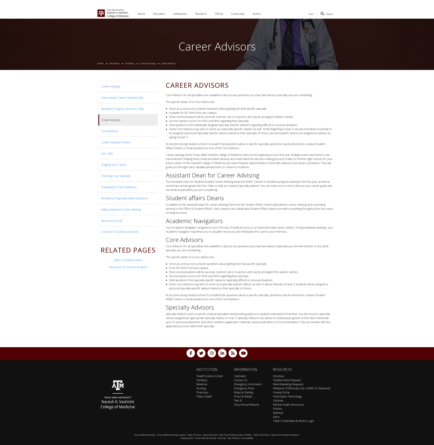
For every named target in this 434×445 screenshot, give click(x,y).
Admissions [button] (180, 14)
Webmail (278, 413)
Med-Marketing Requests (288, 384)
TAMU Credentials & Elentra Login (293, 421)
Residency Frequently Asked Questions (124, 198)
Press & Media (243, 396)
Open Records (210, 434)
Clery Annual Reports (246, 404)
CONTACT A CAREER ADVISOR (120, 232)
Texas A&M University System (171, 434)
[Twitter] (201, 353)
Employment (187, 438)
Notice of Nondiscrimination (285, 434)
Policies (277, 409)
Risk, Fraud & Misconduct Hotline (235, 434)
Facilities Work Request (287, 380)
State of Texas (194, 434)
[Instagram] (212, 353)
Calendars (240, 376)
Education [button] (159, 14)
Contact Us (240, 380)
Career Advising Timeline (115, 142)
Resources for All (111, 221)
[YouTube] (243, 353)
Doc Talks (107, 153)
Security (222, 438)
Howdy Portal (281, 392)
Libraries (278, 400)
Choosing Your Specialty (115, 176)
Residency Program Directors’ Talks (122, 109)
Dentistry (201, 380)
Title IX (238, 400)
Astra (276, 417)
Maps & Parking (243, 392)
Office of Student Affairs (128, 260)
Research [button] (201, 14)
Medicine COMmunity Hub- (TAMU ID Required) (301, 388)
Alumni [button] (257, 14)
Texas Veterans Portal (205, 438)
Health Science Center (209, 376)
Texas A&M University (144, 434)
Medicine (201, 384)
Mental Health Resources (288, 404)
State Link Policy (261, 434)
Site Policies (233, 438)
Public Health (204, 396)
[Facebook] (190, 353)
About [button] (141, 14)
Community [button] (237, 14)
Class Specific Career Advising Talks (122, 97)
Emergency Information (248, 384)
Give (311, 14)
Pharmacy (202, 392)
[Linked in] (222, 353)
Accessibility (247, 438)
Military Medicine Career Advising (121, 209)
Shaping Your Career (113, 165)
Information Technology (287, 396)
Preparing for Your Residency (118, 187)
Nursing (201, 388)
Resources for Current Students (128, 267)
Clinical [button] (219, 14)
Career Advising (110, 86)
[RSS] (233, 353)
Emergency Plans (244, 388)
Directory (278, 376)
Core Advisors (109, 131)
